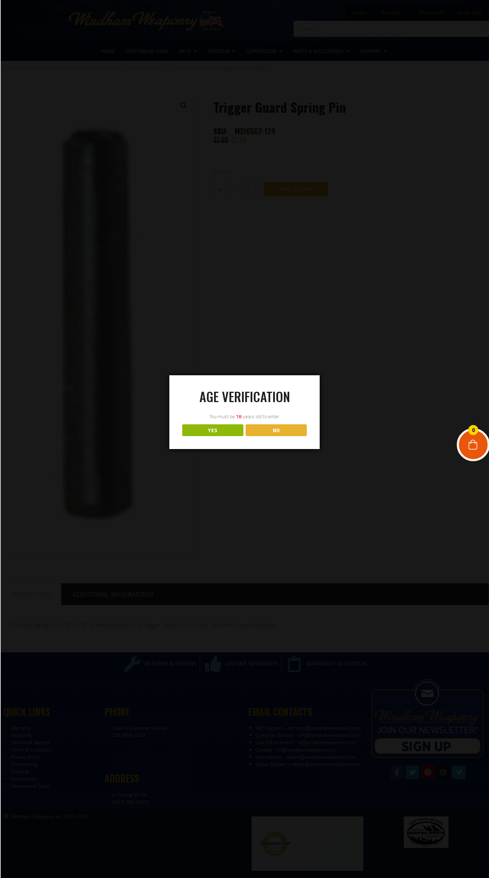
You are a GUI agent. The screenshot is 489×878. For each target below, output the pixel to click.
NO (276, 430)
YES (212, 430)
